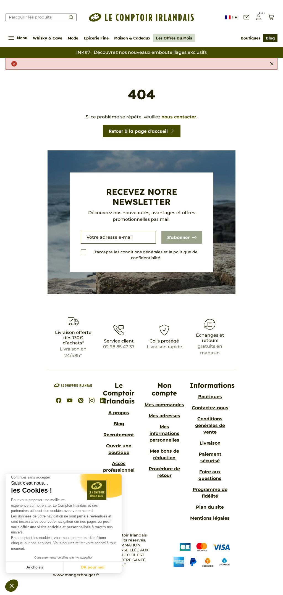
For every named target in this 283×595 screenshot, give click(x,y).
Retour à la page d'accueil (138, 131)
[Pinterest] (80, 400)
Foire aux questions (209, 475)
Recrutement (118, 434)
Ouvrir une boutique (118, 449)
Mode (73, 38)
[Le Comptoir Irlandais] (141, 17)
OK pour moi (92, 567)
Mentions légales (210, 518)
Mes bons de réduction (164, 454)
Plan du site (210, 507)
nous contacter (178, 116)
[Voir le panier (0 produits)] (271, 17)
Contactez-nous (210, 407)
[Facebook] (58, 400)
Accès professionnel (119, 467)
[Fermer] (271, 63)
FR (234, 17)
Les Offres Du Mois (174, 38)
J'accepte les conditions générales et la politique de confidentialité (146, 254)
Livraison (210, 443)
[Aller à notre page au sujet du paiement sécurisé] (197, 555)
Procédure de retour (164, 472)
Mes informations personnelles (164, 433)
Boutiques (250, 38)
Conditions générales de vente (210, 425)
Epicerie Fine (96, 38)
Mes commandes (164, 404)
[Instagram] (91, 400)
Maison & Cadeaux (132, 38)
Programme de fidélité (210, 493)
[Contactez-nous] (246, 17)
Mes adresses (164, 415)
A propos (118, 412)
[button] (11, 585)
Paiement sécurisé (210, 457)
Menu (22, 37)
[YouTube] (69, 400)
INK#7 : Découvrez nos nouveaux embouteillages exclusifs (141, 52)
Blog (270, 38)
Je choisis (34, 567)
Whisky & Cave (47, 38)
